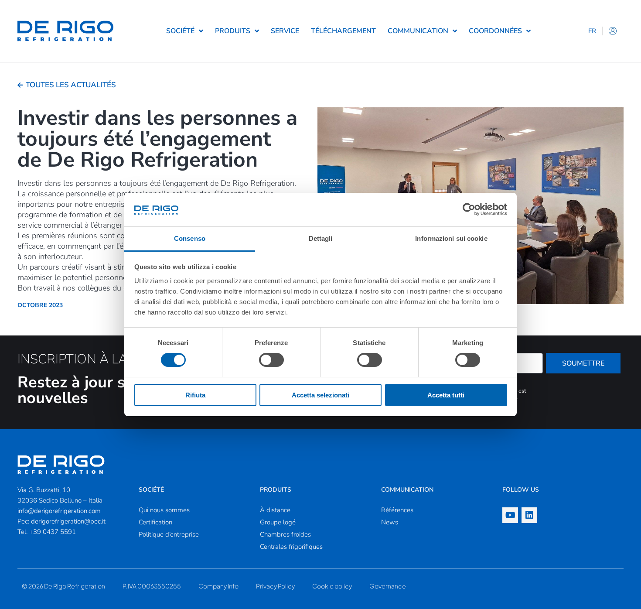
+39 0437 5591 (52, 531)
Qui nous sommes (164, 510)
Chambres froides (285, 534)
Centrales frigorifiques (291, 546)
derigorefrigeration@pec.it (68, 521)
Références (397, 510)
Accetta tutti (445, 395)
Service (285, 31)
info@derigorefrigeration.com (59, 510)
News (389, 522)
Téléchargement (343, 31)
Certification (155, 522)
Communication (418, 31)
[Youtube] (510, 515)
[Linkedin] (529, 515)
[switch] (271, 360)
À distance (275, 510)
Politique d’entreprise (169, 534)
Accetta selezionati (320, 395)
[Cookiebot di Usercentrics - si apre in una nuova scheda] (469, 209)
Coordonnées (495, 31)
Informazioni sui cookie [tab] (451, 238)
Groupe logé (278, 522)
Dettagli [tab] (321, 238)
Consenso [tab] (189, 238)
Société (180, 31)
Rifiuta (195, 395)
